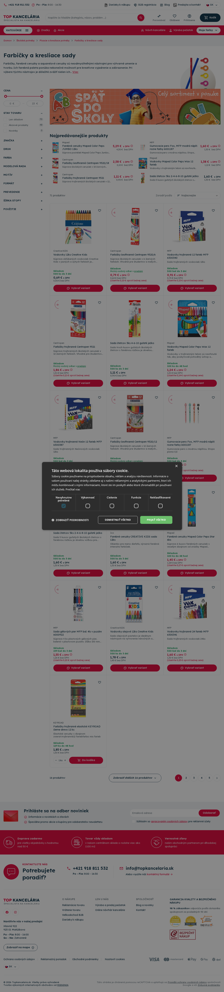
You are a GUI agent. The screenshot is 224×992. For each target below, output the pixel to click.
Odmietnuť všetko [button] (118, 519)
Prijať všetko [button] (156, 519)
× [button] (176, 466)
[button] (70, 520)
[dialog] (112, 496)
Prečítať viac (73, 489)
